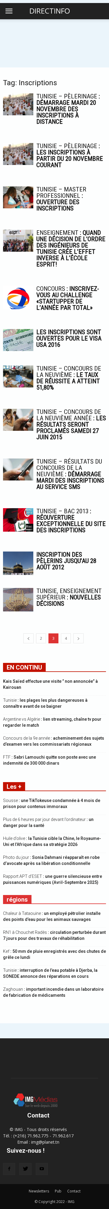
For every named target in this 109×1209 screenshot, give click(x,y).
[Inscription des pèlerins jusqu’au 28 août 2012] (18, 563)
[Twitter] (25, 1169)
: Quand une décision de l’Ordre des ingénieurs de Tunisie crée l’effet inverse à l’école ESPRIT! (70, 248)
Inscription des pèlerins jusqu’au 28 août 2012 (66, 561)
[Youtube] (42, 1169)
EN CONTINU (24, 667)
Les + (14, 786)
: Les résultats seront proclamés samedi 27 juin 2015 (71, 424)
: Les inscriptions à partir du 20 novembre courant (69, 155)
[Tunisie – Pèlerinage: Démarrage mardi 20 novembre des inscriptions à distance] (18, 104)
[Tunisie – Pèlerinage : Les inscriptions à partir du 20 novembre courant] (18, 154)
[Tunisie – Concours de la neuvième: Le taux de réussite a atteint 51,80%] (18, 376)
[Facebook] (9, 1169)
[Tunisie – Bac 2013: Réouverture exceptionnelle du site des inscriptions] (18, 520)
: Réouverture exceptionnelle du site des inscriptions (71, 521)
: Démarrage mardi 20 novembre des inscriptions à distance (68, 109)
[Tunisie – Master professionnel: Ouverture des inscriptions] (18, 197)
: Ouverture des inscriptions (61, 199)
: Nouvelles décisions (69, 597)
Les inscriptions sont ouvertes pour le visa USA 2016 (68, 338)
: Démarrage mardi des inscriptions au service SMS (70, 474)
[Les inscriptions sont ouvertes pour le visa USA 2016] (18, 340)
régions (17, 899)
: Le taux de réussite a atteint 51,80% (68, 378)
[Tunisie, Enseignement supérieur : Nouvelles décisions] (18, 599)
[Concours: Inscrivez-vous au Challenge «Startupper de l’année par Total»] (18, 297)
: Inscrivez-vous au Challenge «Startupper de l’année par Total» (67, 298)
